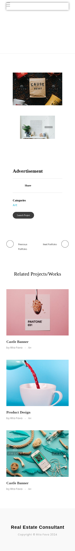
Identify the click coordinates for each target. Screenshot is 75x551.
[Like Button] (14, 186)
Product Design (18, 412)
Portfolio (26, 24)
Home (11, 24)
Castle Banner (17, 342)
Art (38, 24)
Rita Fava (16, 347)
